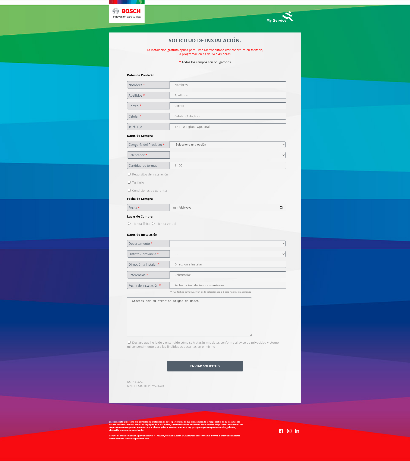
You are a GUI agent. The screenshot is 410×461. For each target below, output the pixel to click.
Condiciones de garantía (149, 191)
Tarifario (138, 182)
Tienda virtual (165, 224)
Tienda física (141, 224)
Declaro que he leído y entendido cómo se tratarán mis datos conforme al (185, 342)
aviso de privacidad (252, 342)
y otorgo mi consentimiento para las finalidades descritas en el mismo (203, 344)
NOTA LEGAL (135, 382)
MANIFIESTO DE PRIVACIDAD (145, 386)
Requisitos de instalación (150, 174)
